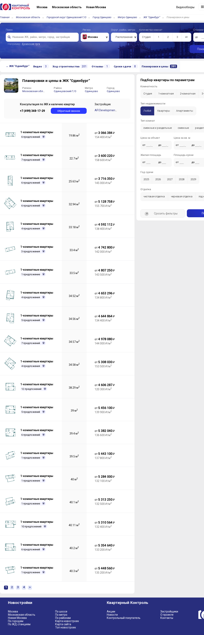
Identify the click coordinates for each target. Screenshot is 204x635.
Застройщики (169, 611)
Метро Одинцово (127, 17)
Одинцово (91, 91)
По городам (15, 621)
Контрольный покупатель (123, 617)
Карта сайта (63, 624)
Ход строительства (69, 66)
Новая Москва (17, 617)
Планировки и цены (159, 66)
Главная (5, 17)
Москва (13, 611)
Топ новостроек (65, 627)
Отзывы (100, 66)
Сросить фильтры (161, 213)
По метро (61, 614)
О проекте (167, 614)
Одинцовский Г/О (65, 91)
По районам (63, 617)
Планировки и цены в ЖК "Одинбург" (56, 80)
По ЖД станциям (19, 624)
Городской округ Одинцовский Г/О (66, 17)
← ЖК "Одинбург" (17, 66)
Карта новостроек (67, 621)
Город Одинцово (102, 17)
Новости (112, 614)
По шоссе (61, 611)
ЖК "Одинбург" (151, 17)
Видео (40, 66)
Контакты (166, 617)
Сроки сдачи (125, 66)
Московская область (28, 17)
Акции (111, 611)
